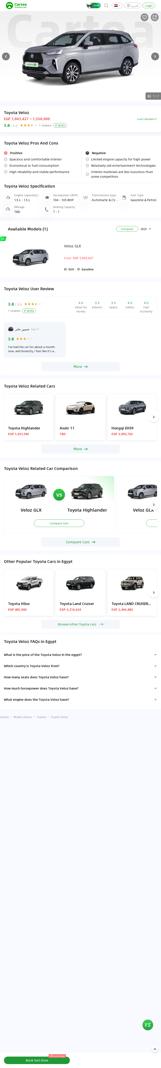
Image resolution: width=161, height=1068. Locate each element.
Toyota (41, 717)
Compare (127, 229)
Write (61, 125)
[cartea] (16, 5)
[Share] (155, 17)
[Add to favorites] (144, 17)
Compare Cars (59, 523)
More (77, 366)
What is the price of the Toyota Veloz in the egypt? (43, 654)
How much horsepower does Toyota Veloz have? (41, 688)
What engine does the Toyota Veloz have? (36, 699)
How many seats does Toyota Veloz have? (36, 677)
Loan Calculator (146, 119)
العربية (134, 5)
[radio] (21, 125)
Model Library (22, 717)
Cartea (4, 717)
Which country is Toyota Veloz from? (31, 665)
